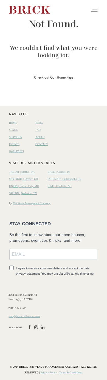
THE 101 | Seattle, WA (22, 171)
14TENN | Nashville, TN (23, 193)
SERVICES (15, 137)
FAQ (38, 129)
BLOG (39, 122)
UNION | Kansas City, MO (24, 186)
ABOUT (40, 137)
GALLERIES (16, 151)
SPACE (13, 129)
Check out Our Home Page (53, 77)
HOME (13, 122)
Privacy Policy (49, 372)
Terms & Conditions (70, 372)
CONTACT (41, 144)
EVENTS (14, 144)
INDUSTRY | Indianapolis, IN (64, 178)
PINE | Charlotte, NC (60, 186)
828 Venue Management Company (31, 203)
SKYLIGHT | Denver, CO (23, 178)
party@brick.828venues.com (24, 316)
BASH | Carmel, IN (59, 171)
